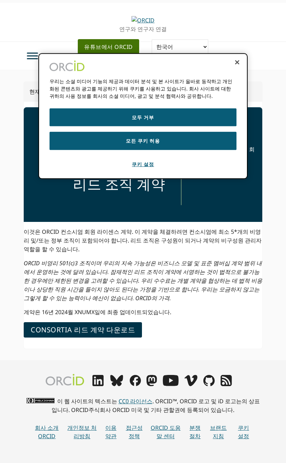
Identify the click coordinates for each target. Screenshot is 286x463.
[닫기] (237, 62)
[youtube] (171, 384)
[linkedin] (98, 384)
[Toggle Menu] (32, 55)
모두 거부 (143, 117)
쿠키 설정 (243, 432)
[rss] (226, 384)
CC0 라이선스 (135, 401)
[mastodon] (151, 384)
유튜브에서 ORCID (108, 47)
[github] (209, 384)
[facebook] (135, 384)
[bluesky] (116, 384)
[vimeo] (190, 384)
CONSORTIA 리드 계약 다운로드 (83, 329)
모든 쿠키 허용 (143, 141)
